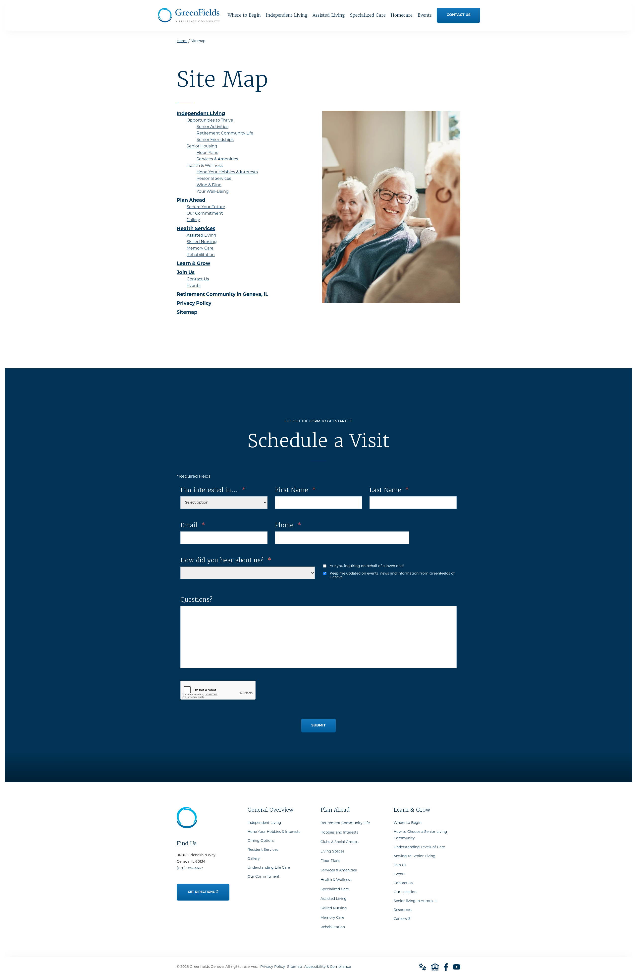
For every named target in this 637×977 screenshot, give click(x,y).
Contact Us (403, 883)
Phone (288, 525)
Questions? (196, 599)
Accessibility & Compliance (327, 967)
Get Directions (201, 889)
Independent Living (264, 823)
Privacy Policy (272, 967)
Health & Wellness (336, 880)
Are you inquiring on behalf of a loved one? (367, 566)
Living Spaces (332, 851)
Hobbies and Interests (339, 833)
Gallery (254, 859)
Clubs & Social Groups (339, 842)
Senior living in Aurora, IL (415, 901)
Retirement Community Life (345, 823)
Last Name (389, 490)
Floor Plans (330, 861)
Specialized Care (334, 889)
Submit (318, 725)
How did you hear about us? (225, 560)
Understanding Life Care (269, 868)
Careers (402, 918)
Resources (403, 910)
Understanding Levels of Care (419, 847)
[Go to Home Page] (189, 21)
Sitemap (294, 967)
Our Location (405, 892)
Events (399, 874)
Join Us (400, 865)
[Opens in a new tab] (446, 967)
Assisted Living (333, 899)
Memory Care (332, 918)
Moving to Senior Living (414, 856)
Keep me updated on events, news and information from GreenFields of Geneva (392, 575)
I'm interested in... (213, 490)
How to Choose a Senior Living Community (420, 835)
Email (192, 525)
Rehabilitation (332, 927)
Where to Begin (408, 823)
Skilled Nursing (333, 908)
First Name (295, 490)
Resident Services (263, 850)
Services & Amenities (338, 870)
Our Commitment (263, 877)
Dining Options (261, 841)
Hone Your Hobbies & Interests (274, 832)
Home (182, 41)
